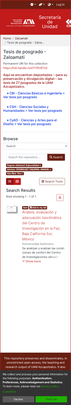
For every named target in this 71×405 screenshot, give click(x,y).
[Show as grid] (17, 181)
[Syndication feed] (60, 197)
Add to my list (39, 207)
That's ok (51, 399)
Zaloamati (21, 38)
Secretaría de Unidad (50, 22)
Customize (9, 391)
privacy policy (50, 386)
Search (57, 157)
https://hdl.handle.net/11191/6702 (25, 68)
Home (7, 38)
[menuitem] (33, 4)
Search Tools (53, 181)
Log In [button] (60, 4)
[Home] (20, 23)
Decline (18, 399)
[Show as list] (10, 181)
